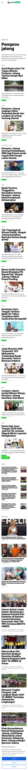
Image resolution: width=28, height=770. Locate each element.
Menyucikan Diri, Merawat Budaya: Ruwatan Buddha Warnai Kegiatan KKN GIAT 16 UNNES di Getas (9, 479)
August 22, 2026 (4, 510)
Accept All (14, 758)
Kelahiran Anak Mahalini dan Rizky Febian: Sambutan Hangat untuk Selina (13, 583)
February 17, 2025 (5, 563)
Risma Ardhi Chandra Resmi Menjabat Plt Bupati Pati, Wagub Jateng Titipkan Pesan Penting (13, 274)
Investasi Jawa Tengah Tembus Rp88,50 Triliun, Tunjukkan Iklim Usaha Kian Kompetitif (13, 314)
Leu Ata (3, 98)
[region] (14, 757)
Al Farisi (3, 633)
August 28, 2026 (4, 475)
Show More (5, 457)
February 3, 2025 (5, 540)
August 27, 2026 (4, 482)
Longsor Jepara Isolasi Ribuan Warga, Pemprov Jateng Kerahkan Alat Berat (13, 394)
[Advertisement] (14, 22)
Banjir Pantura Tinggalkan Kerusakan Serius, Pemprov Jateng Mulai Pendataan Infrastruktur (11, 193)
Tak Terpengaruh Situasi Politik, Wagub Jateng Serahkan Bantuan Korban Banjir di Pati (13, 234)
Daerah (3, 65)
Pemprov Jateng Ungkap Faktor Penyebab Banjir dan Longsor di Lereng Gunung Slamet (12, 113)
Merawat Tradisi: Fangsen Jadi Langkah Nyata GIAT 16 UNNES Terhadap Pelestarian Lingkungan (9, 487)
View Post (3, 100)
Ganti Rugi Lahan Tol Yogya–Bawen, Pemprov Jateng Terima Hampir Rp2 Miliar (12, 73)
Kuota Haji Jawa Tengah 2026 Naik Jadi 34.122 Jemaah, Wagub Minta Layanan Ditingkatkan (14, 431)
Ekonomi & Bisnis (5, 145)
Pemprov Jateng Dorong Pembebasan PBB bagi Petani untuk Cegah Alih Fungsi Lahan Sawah (13, 153)
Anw (2, 138)
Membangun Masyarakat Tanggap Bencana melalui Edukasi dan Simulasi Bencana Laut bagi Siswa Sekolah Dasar (8, 506)
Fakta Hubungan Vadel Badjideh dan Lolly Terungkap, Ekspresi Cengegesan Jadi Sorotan (12, 560)
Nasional (4, 606)
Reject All (14, 766)
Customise (14, 762)
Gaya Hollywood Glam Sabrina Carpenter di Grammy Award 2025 (13, 538)
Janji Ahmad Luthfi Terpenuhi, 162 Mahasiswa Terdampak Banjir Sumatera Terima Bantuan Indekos (12, 354)
